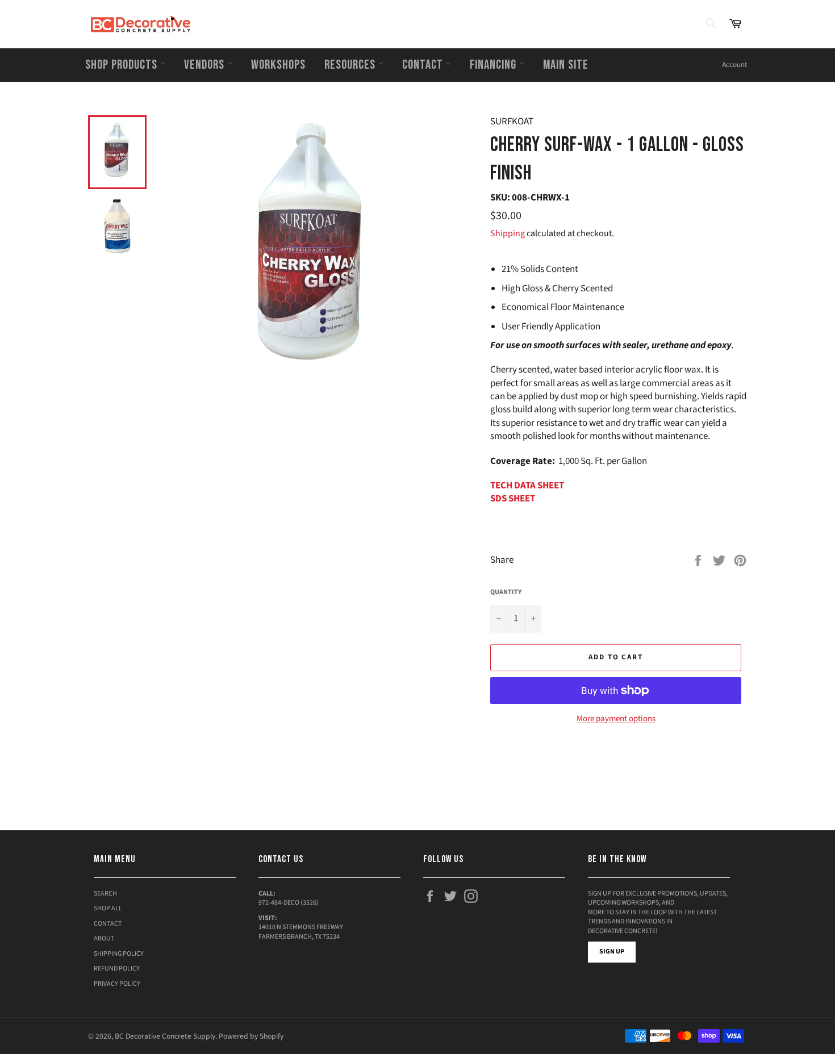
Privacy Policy (117, 984)
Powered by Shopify (251, 1036)
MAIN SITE (565, 65)
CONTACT (424, 65)
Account (734, 65)
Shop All (108, 908)
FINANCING (494, 65)
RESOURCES (351, 65)
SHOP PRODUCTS (122, 65)
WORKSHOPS (278, 65)
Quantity (505, 592)
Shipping (507, 233)
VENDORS (205, 65)
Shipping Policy (119, 954)
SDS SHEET (512, 498)
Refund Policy (117, 968)
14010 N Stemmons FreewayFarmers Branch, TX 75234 (300, 932)
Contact (108, 923)
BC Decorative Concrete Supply (165, 1036)
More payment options (616, 719)
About (104, 938)
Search (105, 893)
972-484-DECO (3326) (288, 902)
